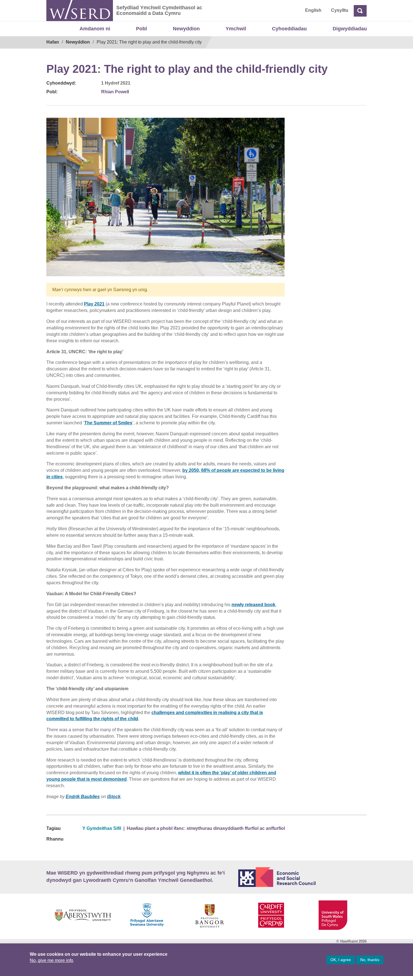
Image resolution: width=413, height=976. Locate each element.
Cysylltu (339, 10)
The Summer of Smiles (108, 422)
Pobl (141, 28)
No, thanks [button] (369, 959)
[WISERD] (79, 10)
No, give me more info (51, 960)
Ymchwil (236, 28)
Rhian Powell (115, 91)
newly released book (253, 604)
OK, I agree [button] (340, 959)
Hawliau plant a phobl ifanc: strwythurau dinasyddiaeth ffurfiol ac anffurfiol (206, 828)
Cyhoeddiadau (289, 28)
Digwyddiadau (350, 28)
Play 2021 (94, 304)
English (313, 10)
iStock (114, 796)
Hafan (52, 42)
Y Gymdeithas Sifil (101, 828)
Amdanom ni (95, 28)
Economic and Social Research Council (302, 877)
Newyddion (186, 28)
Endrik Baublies (83, 796)
